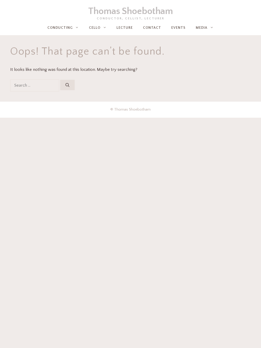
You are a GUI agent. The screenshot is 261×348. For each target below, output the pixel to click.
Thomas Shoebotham (130, 11)
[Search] (67, 85)
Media (201, 28)
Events (178, 28)
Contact (152, 28)
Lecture (124, 28)
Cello (94, 28)
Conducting (60, 28)
